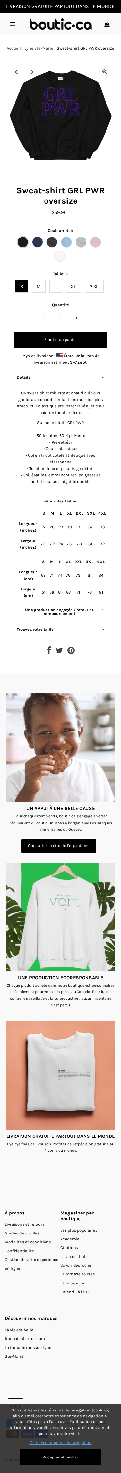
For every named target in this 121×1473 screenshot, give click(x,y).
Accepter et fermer (60, 1457)
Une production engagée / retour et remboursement (59, 611)
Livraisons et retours (25, 1224)
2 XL (94, 286)
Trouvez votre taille (35, 629)
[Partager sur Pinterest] (71, 651)
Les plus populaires (78, 1230)
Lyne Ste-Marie (39, 48)
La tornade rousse (77, 1274)
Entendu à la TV (75, 1291)
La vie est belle (74, 1256)
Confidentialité (19, 1250)
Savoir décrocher (76, 1265)
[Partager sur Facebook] (48, 651)
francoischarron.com (25, 1338)
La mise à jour (73, 1283)
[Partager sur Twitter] (59, 651)
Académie (69, 1238)
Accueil (14, 48)
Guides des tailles (22, 1233)
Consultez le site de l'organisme (59, 845)
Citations (69, 1247)
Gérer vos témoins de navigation (61, 1442)
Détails (24, 377)
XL (73, 286)
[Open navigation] (12, 24)
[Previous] (16, 71)
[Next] (32, 71)
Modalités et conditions (28, 1241)
